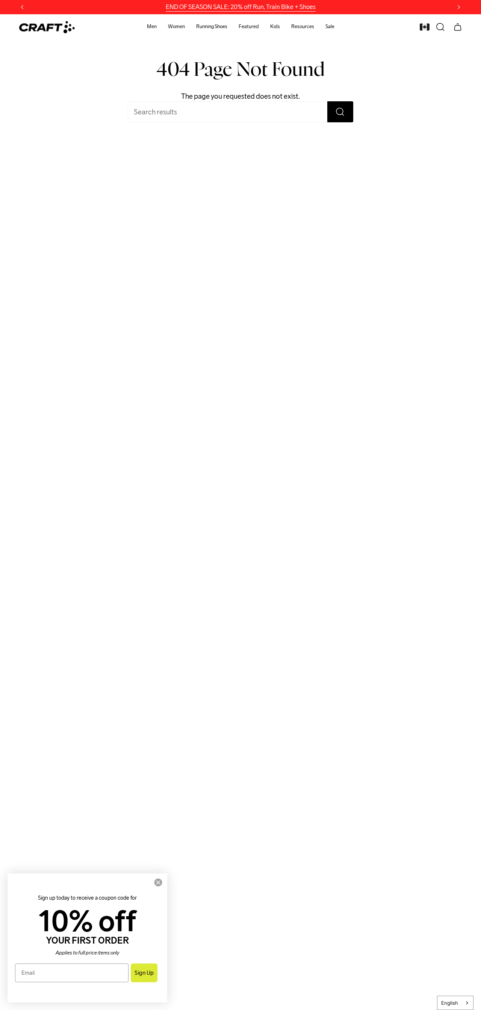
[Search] (340, 111)
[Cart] (457, 27)
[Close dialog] (158, 882)
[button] (151, 27)
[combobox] (455, 1003)
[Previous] (22, 7)
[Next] (458, 7)
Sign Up (144, 972)
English (449, 1003)
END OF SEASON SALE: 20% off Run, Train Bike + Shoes (241, 7)
